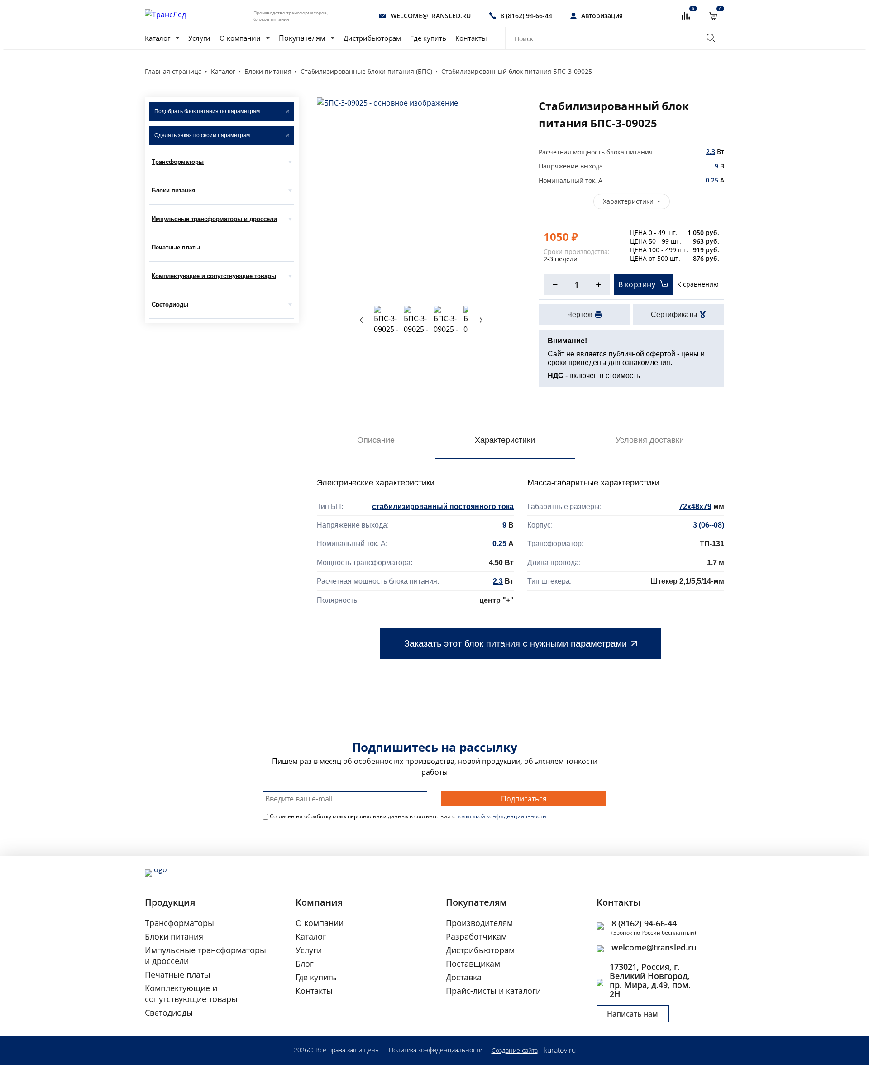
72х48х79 (695, 506)
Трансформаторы (178, 161)
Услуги (199, 38)
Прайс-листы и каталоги (493, 990)
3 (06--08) (708, 525)
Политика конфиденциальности (435, 1050)
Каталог (157, 38)
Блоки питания (174, 190)
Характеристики (628, 201)
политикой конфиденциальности (501, 816)
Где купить (428, 38)
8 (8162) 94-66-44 (644, 923)
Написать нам (632, 1014)
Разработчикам (476, 936)
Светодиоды (170, 304)
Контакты (471, 38)
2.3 (710, 151)
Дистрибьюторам (372, 38)
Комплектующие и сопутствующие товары (214, 276)
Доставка (464, 977)
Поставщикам (473, 963)
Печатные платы (176, 247)
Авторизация (602, 15)
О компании (240, 38)
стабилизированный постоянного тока (443, 506)
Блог (305, 963)
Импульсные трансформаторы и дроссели (214, 219)
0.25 (712, 180)
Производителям (479, 922)
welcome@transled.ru (654, 947)
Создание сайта (515, 1050)
